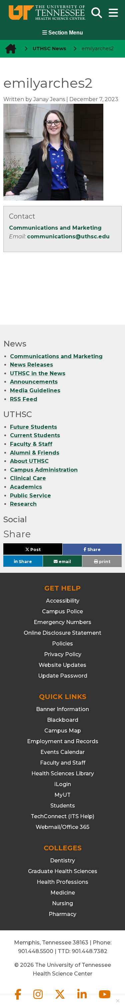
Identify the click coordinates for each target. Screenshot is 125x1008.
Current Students (35, 435)
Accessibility (62, 601)
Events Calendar (62, 752)
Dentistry (62, 860)
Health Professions (62, 882)
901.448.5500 (35, 951)
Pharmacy (62, 914)
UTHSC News (49, 49)
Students (62, 805)
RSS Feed (23, 399)
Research (23, 504)
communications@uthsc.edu (68, 236)
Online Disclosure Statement (62, 633)
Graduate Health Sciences (62, 871)
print (104, 561)
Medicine (62, 892)
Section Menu (65, 32)
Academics (26, 487)
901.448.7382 (89, 951)
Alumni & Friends (34, 453)
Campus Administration (44, 470)
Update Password (62, 676)
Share (104, 551)
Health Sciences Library (62, 773)
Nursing (62, 903)
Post (43, 551)
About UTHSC (29, 461)
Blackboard (62, 720)
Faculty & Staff (31, 444)
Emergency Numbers (62, 622)
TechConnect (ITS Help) (62, 816)
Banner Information (62, 709)
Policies (62, 643)
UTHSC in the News (37, 373)
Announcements (34, 382)
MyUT (62, 795)
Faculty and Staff (62, 763)
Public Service (30, 495)
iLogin (62, 784)
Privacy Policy (62, 654)
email (64, 561)
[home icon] (8, 49)
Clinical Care (28, 478)
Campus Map (62, 730)
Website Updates (62, 665)
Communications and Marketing (55, 228)
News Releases (31, 365)
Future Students (33, 427)
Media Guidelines (35, 390)
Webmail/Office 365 (62, 827)
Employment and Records (62, 741)
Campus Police (62, 611)
